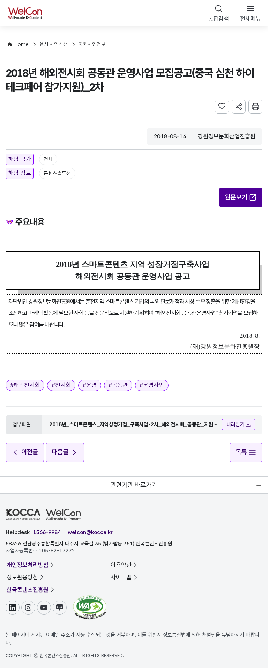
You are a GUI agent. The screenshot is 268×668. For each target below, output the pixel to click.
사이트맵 (121, 577)
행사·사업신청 (53, 44)
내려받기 (235, 424)
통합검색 (218, 18)
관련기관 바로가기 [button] (134, 484)
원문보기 (236, 197)
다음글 (60, 452)
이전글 (29, 452)
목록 (241, 452)
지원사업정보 (92, 44)
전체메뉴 (250, 18)
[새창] (89, 598)
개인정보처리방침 (28, 564)
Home (21, 44)
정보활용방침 (22, 577)
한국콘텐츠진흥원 (28, 589)
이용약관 (121, 564)
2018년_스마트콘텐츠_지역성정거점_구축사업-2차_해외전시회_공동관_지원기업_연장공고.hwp (133, 425)
